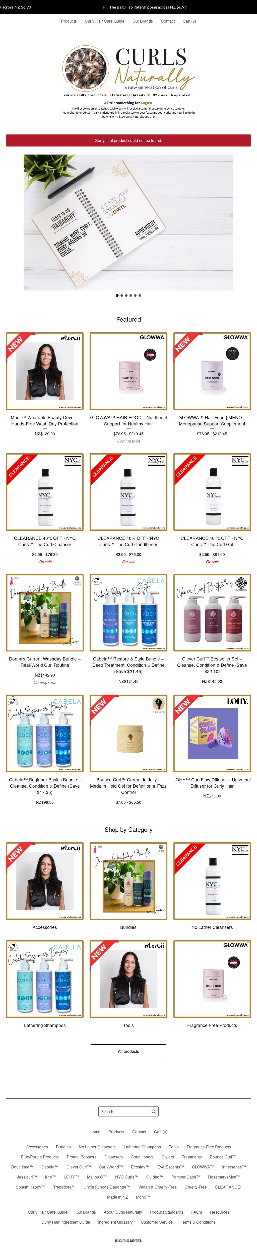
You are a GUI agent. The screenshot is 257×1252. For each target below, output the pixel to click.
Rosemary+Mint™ (224, 1177)
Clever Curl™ (79, 1167)
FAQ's (196, 1212)
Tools (174, 1147)
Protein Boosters (81, 1157)
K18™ (50, 1177)
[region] (128, 7)
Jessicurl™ (27, 1177)
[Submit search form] (154, 1112)
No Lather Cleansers (97, 1147)
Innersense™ (234, 1167)
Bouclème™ (22, 1167)
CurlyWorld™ (111, 1167)
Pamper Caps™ (185, 1177)
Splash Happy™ (30, 1187)
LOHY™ (71, 1177)
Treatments (192, 1157)
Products (69, 21)
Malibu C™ (97, 1177)
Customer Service (157, 1222)
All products (128, 1051)
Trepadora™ (64, 1187)
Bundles (63, 1147)
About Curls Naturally (123, 1212)
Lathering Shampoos (142, 1147)
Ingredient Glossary (115, 1222)
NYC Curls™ (126, 1177)
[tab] (117, 295)
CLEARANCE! (228, 1187)
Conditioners (142, 1157)
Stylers (168, 1157)
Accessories (37, 1147)
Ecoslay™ (140, 1167)
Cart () (189, 21)
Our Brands (143, 21)
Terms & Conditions (198, 1222)
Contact (168, 21)
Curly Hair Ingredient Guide (65, 1222)
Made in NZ (117, 1197)
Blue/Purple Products (40, 1157)
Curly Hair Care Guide (104, 21)
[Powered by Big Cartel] (128, 1240)
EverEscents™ (170, 1167)
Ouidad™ (154, 1177)
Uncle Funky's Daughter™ (107, 1187)
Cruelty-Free (196, 1187)
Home (95, 1132)
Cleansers (113, 1157)
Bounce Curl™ (223, 1157)
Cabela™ (49, 1167)
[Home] (128, 81)
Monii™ (143, 1197)
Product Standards (166, 1212)
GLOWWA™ (203, 1167)
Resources (219, 1212)
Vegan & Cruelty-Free (157, 1187)
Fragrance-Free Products (209, 1147)
